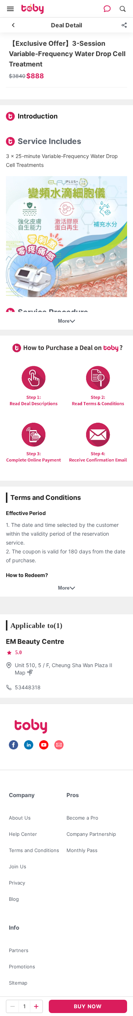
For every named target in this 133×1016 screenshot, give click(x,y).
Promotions (22, 966)
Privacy (17, 883)
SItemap (18, 983)
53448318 (28, 687)
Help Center (23, 834)
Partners (18, 950)
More (63, 321)
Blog (14, 899)
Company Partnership (91, 834)
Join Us (17, 866)
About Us (20, 818)
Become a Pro (82, 818)
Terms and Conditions (34, 850)
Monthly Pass (82, 850)
